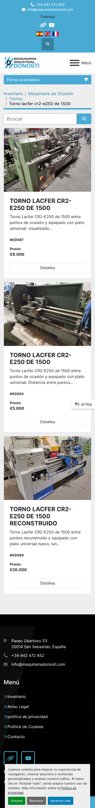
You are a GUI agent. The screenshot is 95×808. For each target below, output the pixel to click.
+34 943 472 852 (50, 5)
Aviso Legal (18, 706)
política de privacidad (28, 716)
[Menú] (74, 63)
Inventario (17, 696)
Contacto (16, 736)
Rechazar (36, 801)
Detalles (47, 267)
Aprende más (60, 801)
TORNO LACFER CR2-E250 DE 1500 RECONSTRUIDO (40, 516)
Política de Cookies (25, 726)
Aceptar (17, 801)
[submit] (84, 118)
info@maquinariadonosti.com (50, 9)
